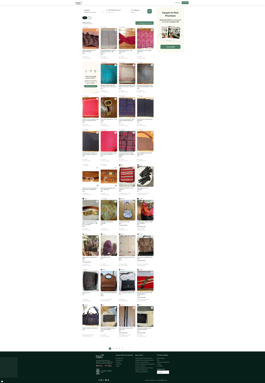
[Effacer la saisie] (127, 12)
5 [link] (122, 348)
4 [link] (119, 348)
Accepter (25, 376)
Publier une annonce (91, 86)
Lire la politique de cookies (8, 371)
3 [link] (116, 348)
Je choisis (16, 376)
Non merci (6, 376)
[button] (2, 381)
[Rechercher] (149, 11)
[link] (129, 348)
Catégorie (87, 10)
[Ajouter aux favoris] (97, 30)
